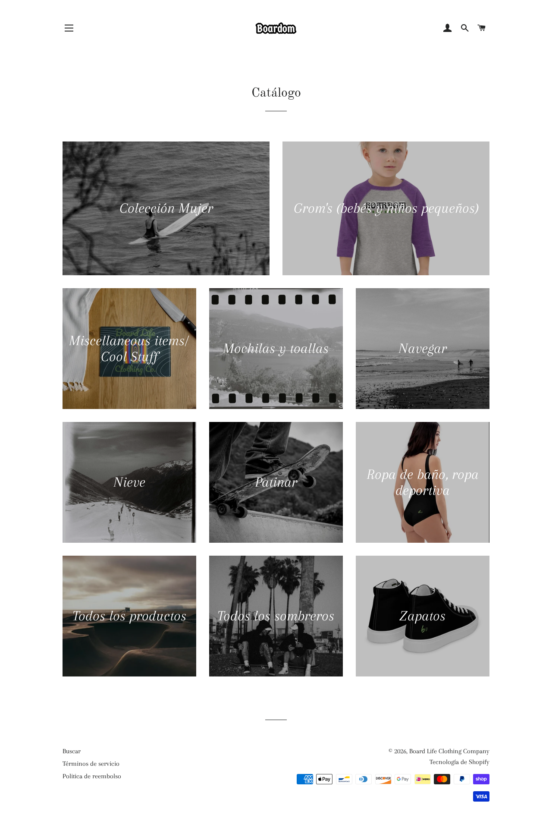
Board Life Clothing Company (449, 751)
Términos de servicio (91, 764)
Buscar (72, 751)
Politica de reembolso (92, 776)
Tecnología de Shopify (459, 762)
